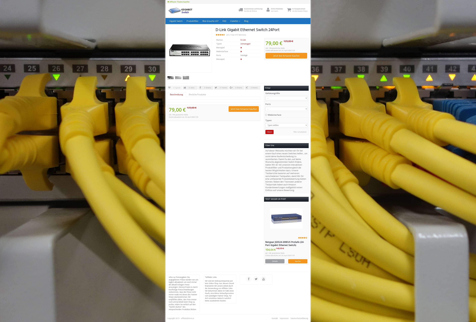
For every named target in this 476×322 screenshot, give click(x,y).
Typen (268, 120)
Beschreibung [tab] (176, 94)
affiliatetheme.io (187, 318)
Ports (268, 104)
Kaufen (298, 261)
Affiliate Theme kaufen (179, 2)
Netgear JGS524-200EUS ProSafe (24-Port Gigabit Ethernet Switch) (284, 243)
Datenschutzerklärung (299, 318)
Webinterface (274, 115)
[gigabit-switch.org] (189, 11)
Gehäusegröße (272, 93)
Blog (246, 21)
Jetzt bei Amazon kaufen (286, 55)
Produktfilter (192, 21)
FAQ (224, 21)
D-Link (243, 40)
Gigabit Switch (176, 21)
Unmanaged (245, 44)
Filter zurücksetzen (300, 132)
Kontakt (275, 318)
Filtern (269, 132)
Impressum (284, 318)
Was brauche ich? (210, 21)
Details (275, 261)
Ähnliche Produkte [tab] (197, 94)
